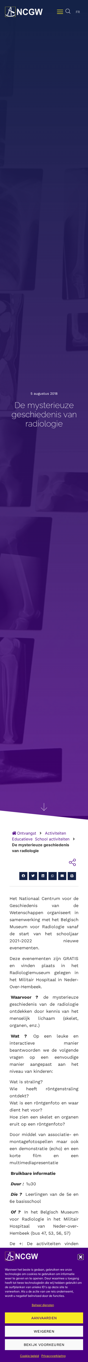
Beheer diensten (43, 1305)
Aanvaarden (44, 1318)
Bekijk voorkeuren (44, 1345)
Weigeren (44, 1331)
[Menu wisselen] (60, 12)
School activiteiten (52, 839)
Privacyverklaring (53, 1356)
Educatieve (22, 839)
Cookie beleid (29, 1356)
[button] (80, 1257)
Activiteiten (55, 833)
